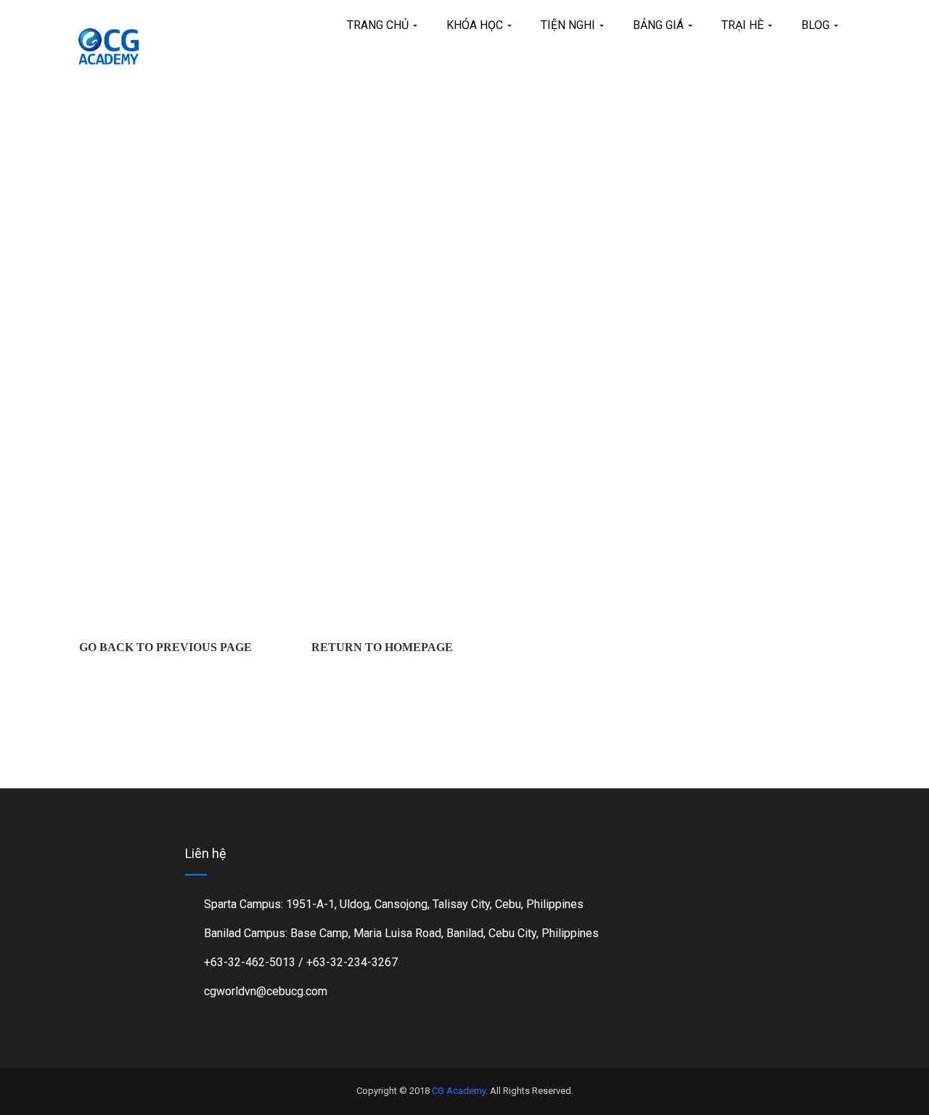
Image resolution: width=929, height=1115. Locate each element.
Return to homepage (382, 647)
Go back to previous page (165, 647)
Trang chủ (379, 25)
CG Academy (459, 1090)
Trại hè (743, 25)
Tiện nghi (569, 25)
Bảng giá (660, 25)
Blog (816, 25)
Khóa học (476, 25)
